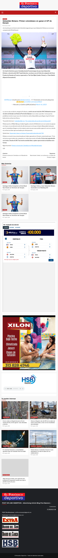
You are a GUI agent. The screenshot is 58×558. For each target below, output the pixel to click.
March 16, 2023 (41, 104)
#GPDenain (8, 100)
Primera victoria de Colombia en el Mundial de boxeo (26, 145)
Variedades (39, 446)
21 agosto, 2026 (7, 453)
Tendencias (33, 446)
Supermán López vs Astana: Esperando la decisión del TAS (27, 133)
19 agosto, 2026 (7, 189)
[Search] (55, 12)
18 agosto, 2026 (35, 189)
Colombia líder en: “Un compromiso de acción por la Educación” (32, 121)
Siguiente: (42, 155)
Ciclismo (5, 182)
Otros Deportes (6, 417)
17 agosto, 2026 (7, 217)
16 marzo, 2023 (7, 25)
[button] (3, 12)
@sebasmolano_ (25, 100)
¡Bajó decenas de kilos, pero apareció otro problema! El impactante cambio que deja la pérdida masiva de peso (14, 480)
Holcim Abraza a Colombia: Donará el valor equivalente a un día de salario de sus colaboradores (42, 451)
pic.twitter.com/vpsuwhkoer (33, 102)
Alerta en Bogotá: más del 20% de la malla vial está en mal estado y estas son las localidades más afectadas (43, 422)
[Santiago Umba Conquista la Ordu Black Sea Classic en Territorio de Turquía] (15, 175)
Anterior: (15, 155)
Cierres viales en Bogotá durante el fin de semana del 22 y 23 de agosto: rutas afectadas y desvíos (15, 422)
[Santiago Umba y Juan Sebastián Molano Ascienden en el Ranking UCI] (43, 175)
